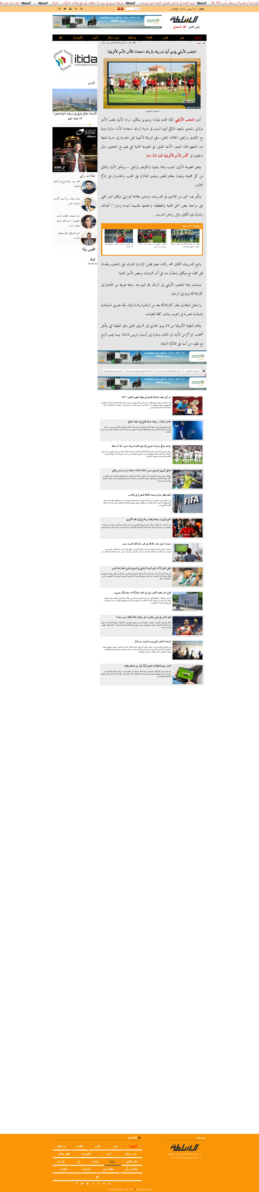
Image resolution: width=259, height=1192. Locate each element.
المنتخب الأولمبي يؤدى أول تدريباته (139, 371)
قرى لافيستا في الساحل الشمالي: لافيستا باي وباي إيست (198, 3)
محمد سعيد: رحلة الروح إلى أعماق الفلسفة (67, 183)
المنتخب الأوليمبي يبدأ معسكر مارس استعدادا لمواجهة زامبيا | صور (152, 245)
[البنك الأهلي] (152, 358)
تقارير (165, 37)
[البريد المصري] (74, 149)
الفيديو (91, 83)
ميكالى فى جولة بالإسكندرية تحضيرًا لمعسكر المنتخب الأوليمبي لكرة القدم (185, 245)
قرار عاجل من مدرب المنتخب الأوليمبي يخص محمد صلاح (119, 245)
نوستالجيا (132, 37)
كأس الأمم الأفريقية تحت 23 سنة (168, 156)
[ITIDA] (74, 60)
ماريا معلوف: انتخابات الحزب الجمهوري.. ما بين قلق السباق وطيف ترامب (68, 221)
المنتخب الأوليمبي (185, 120)
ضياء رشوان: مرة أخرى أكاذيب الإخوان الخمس (67, 201)
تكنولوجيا (78, 37)
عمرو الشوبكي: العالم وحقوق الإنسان (69, 235)
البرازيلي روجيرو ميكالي (113, 371)
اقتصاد (149, 37)
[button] (90, 124)
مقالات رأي (87, 176)
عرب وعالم (113, 37)
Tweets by (92, 263)
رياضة (199, 43)
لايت (95, 37)
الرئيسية (198, 37)
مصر (182, 37)
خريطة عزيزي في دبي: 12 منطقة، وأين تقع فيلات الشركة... (123, 3)
